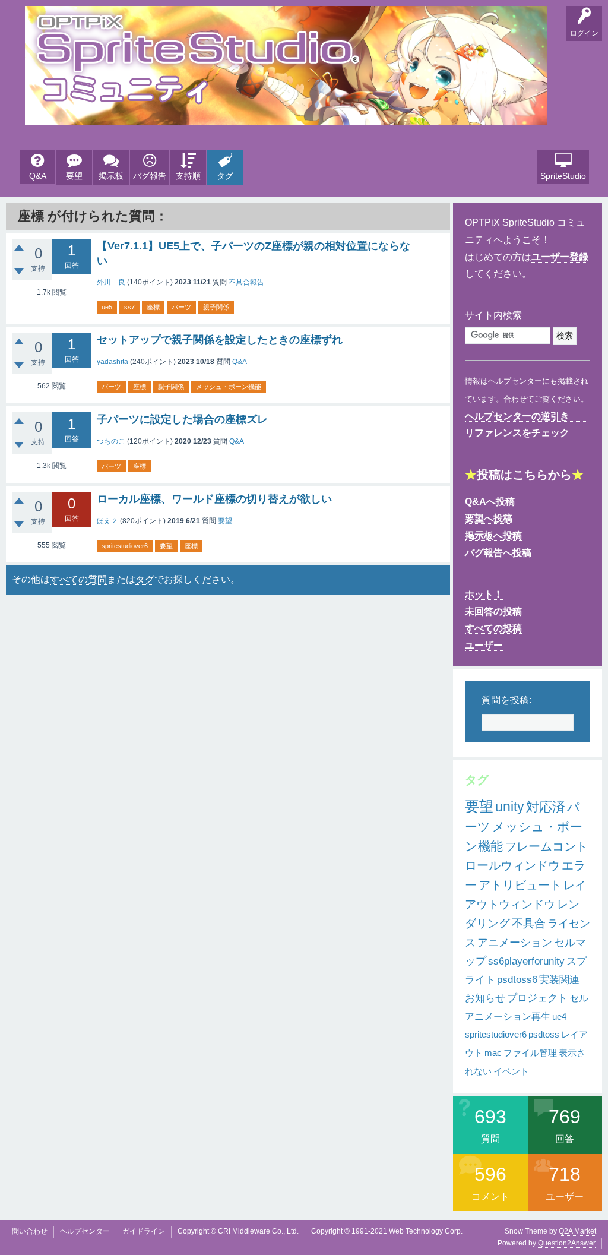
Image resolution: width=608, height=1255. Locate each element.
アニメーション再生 (507, 1016)
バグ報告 (149, 176)
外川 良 (111, 282)
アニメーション (514, 943)
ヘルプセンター (85, 1231)
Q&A (37, 176)
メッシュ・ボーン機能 (228, 386)
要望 (74, 176)
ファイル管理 (530, 1053)
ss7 (129, 307)
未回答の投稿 (493, 611)
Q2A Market (577, 1231)
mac (493, 1053)
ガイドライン (143, 1231)
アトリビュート (520, 885)
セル (578, 998)
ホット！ (484, 594)
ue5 (107, 307)
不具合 (529, 923)
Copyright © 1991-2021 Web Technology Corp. (387, 1231)
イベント (511, 1071)
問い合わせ (30, 1231)
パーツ (181, 307)
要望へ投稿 (488, 518)
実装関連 (559, 979)
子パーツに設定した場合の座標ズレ (182, 419)
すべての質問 (78, 579)
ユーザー (484, 645)
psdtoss (543, 1034)
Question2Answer (567, 1243)
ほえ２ (107, 521)
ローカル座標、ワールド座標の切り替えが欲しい (214, 499)
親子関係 (216, 307)
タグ (225, 176)
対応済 (545, 806)
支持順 (188, 176)
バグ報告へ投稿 (498, 553)
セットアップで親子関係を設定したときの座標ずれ (220, 340)
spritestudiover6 (125, 545)
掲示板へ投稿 (493, 535)
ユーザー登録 (559, 257)
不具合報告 (246, 282)
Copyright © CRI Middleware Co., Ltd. (238, 1231)
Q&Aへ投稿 (490, 502)
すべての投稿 (493, 628)
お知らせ (485, 998)
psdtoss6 (517, 979)
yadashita (112, 362)
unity (509, 806)
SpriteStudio (563, 176)
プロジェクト (537, 998)
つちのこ (111, 441)
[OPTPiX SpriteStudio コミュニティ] (286, 116)
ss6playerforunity (526, 961)
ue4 (559, 1016)
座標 (153, 307)
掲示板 (111, 176)
